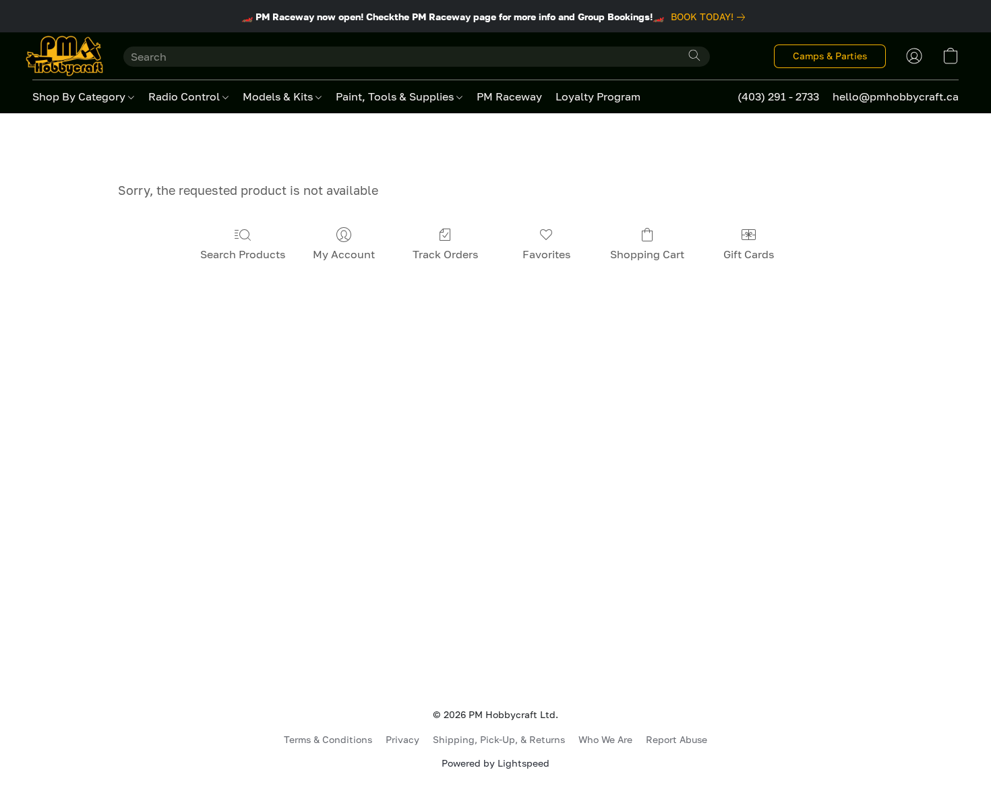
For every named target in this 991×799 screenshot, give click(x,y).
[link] (710, 17)
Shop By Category (80, 96)
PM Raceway (509, 96)
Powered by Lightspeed (495, 763)
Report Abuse (676, 739)
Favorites (546, 254)
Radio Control (185, 96)
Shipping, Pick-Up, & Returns (499, 739)
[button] (64, 56)
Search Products (242, 254)
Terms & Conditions (328, 739)
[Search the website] (694, 55)
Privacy (402, 739)
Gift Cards (748, 254)
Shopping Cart (647, 254)
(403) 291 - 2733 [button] (778, 96)
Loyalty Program (597, 96)
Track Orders (445, 254)
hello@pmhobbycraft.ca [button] (896, 96)
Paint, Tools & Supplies (396, 96)
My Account (344, 254)
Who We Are (605, 739)
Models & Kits (279, 96)
